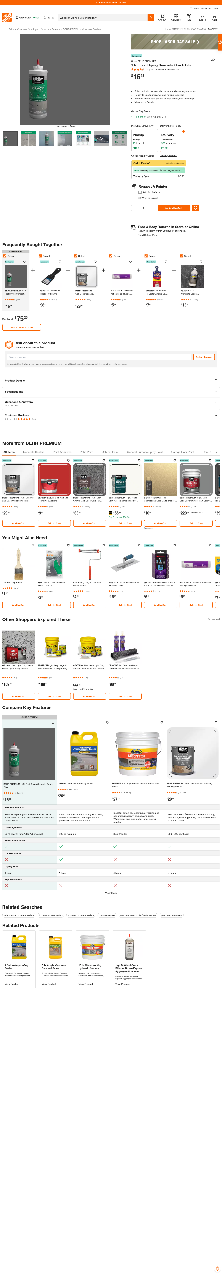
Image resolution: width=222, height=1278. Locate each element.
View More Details (144, 102)
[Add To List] (195, 208)
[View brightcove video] (101, 138)
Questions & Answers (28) (167, 69)
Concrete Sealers (50, 29)
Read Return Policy (148, 234)
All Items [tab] (9, 452)
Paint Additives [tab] (62, 452)
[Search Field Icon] (151, 17)
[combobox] (102, 17)
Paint (11, 29)
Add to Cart (175, 207)
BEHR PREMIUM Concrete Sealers (82, 29)
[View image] (10, 138)
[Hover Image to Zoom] (65, 79)
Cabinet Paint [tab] (110, 452)
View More (111, 892)
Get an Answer (204, 357)
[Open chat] (220, 42)
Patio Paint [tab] (86, 452)
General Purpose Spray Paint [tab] (145, 452)
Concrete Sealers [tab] (33, 452)
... (3, 29)
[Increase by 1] (152, 208)
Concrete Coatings (27, 29)
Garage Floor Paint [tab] (182, 452)
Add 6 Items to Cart (21, 327)
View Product (12, 983)
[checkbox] (140, 192)
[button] (111, 380)
